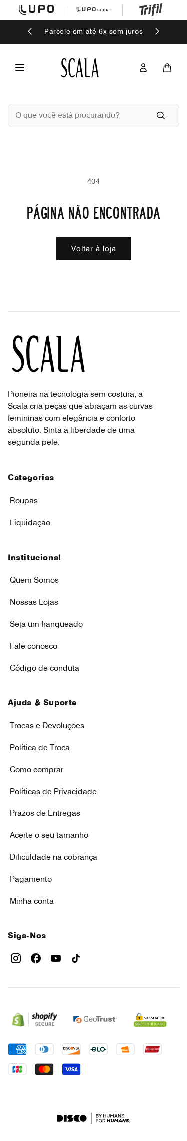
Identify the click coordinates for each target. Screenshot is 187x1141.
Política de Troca (40, 747)
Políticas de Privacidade (53, 791)
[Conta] (143, 68)
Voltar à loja (93, 248)
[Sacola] (167, 68)
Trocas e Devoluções (47, 725)
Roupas (24, 500)
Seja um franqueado (46, 624)
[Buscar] (161, 115)
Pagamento (31, 879)
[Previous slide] (30, 32)
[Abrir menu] (20, 68)
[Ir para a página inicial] (80, 67)
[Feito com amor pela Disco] (93, 1118)
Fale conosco (33, 646)
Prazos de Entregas (45, 813)
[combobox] (79, 115)
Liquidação (30, 522)
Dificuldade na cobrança (53, 857)
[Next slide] (157, 32)
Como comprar (36, 769)
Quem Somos (34, 580)
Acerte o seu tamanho (49, 835)
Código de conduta (44, 668)
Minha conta (32, 901)
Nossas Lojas (34, 602)
